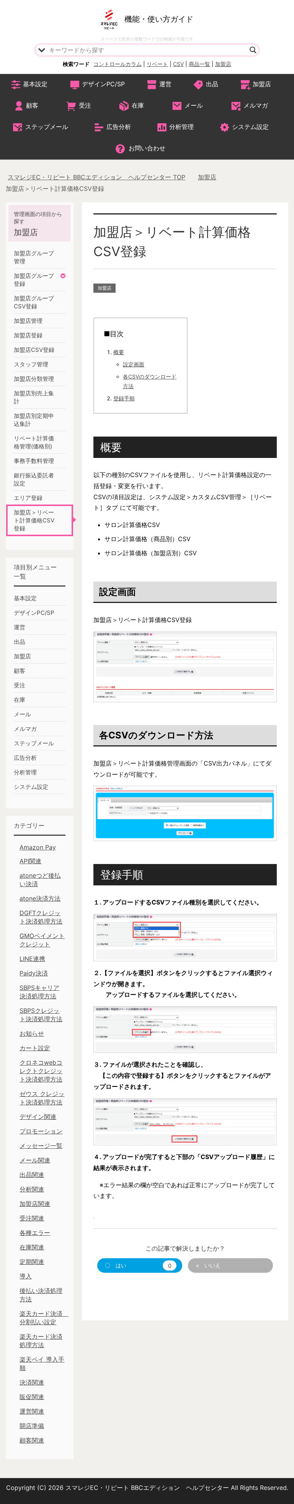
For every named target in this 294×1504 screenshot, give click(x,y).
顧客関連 (32, 1440)
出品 (212, 84)
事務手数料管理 (34, 460)
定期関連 (32, 1261)
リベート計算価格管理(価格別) (34, 442)
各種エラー (35, 1232)
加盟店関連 (35, 1203)
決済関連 (32, 1382)
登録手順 (124, 398)
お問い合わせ (147, 148)
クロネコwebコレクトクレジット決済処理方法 (41, 1071)
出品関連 (32, 1174)
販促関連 (32, 1397)
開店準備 (32, 1426)
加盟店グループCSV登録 (34, 302)
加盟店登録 (28, 335)
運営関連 (32, 1411)
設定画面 (133, 364)
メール (194, 105)
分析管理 (181, 127)
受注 (85, 105)
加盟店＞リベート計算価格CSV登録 (34, 520)
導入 (26, 1276)
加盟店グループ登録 (34, 279)
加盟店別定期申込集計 (34, 419)
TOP (96, 177)
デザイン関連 (38, 1116)
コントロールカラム (117, 64)
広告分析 (118, 127)
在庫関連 (32, 1247)
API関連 (30, 861)
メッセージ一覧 (41, 1145)
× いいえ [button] (208, 1265)
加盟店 (223, 64)
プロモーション (41, 1131)
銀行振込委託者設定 (34, 479)
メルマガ (255, 105)
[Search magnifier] (253, 50)
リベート (157, 64)
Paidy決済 (34, 973)
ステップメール (46, 127)
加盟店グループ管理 (34, 257)
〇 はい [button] (138, 1265)
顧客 (32, 105)
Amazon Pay (38, 847)
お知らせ (32, 1033)
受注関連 (32, 1218)
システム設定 (250, 127)
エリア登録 (28, 497)
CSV (178, 64)
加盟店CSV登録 (34, 349)
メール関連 (35, 1160)
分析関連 (32, 1189)
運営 (165, 84)
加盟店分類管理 (34, 378)
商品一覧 (199, 64)
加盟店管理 (28, 320)
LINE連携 (32, 958)
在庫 (138, 105)
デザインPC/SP (103, 84)
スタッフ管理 (31, 364)
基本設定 (35, 84)
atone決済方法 (40, 898)
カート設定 (35, 1048)
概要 (118, 352)
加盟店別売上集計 (34, 397)
